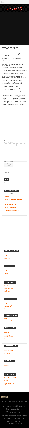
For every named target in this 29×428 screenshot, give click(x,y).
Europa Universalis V (10, 202)
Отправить (7, 172)
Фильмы (7, 196)
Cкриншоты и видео (8, 305)
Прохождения (7, 258)
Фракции (6, 273)
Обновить (7, 168)
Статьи (5, 255)
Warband (6, 380)
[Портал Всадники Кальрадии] (4, 397)
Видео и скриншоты (8, 288)
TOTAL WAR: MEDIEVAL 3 (11, 204)
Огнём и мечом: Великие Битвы (11, 379)
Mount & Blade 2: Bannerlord (10, 377)
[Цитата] (6, 148)
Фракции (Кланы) (7, 306)
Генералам (6, 332)
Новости (6, 253)
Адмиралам (6, 333)
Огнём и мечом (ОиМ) (9, 383)
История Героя (7, 381)
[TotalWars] (14, 9)
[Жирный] (4, 148)
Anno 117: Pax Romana (10, 207)
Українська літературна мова (12, 210)
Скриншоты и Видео (8, 271)
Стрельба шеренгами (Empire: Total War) (13, 54)
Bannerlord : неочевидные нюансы (13, 199)
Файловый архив (7, 384)
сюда (21, 423)
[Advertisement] (14, 26)
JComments (25, 175)
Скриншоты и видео (8, 256)
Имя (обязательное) (21, 145)
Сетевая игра (7, 335)
